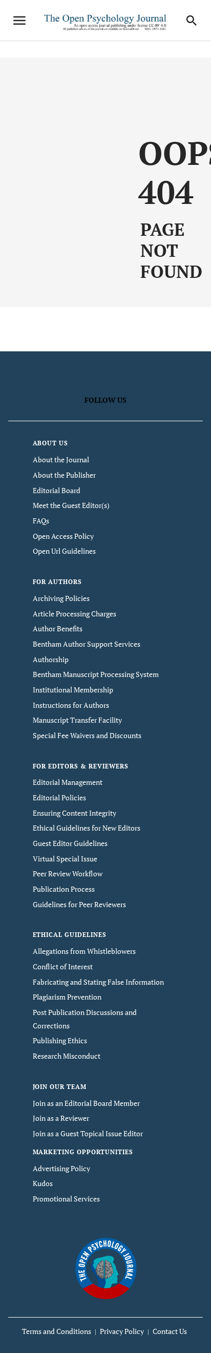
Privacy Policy (122, 1331)
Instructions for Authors (71, 705)
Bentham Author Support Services (86, 644)
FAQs (41, 520)
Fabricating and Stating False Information (98, 982)
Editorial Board (56, 490)
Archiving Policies (61, 598)
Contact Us (170, 1331)
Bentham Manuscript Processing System (96, 674)
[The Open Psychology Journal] (106, 1267)
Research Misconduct (66, 1056)
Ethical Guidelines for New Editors (86, 828)
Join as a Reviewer (61, 1118)
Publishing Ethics (60, 1040)
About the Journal (61, 459)
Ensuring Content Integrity (74, 813)
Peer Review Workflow (67, 873)
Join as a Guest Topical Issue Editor (88, 1133)
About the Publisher (64, 475)
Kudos (43, 1183)
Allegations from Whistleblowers (84, 951)
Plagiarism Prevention (67, 997)
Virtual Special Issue (65, 858)
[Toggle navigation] (19, 20)
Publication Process (64, 889)
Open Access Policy (63, 536)
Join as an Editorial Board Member (86, 1103)
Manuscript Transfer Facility (77, 720)
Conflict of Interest (63, 966)
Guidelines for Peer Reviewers (79, 904)
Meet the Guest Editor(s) (71, 505)
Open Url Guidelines (64, 551)
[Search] (191, 20)
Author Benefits (57, 628)
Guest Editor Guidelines (70, 843)
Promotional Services (66, 1199)
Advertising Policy (61, 1168)
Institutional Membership (73, 689)
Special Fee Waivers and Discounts (87, 735)
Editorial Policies (59, 797)
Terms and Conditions (56, 1331)
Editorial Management (67, 782)
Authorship (51, 659)
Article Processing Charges (74, 613)
